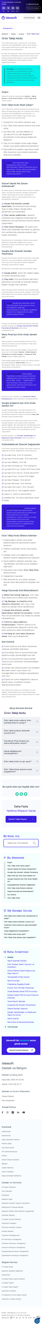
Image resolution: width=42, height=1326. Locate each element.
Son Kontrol (11, 895)
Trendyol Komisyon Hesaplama (13, 1243)
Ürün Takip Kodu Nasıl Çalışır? (18, 866)
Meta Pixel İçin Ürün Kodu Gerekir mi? (21, 876)
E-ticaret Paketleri (9, 1187)
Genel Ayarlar (13, 1018)
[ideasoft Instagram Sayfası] (7, 1112)
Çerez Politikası (8, 1172)
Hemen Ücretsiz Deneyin (18, 1050)
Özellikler (5, 1195)
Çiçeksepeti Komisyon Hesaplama (15, 1255)
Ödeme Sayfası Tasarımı (17, 1008)
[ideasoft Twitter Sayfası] (13, 1112)
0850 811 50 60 (33, 4)
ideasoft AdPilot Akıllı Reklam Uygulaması (18, 1211)
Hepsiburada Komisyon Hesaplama (15, 1251)
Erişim (9, 862)
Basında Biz (6, 1135)
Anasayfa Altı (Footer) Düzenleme (21, 1005)
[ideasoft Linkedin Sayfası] (18, 1112)
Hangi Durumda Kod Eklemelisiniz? (20, 891)
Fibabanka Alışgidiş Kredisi (18, 984)
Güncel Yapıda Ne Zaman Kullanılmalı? (21, 869)
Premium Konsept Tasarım (12, 1227)
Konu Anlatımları (8, 1100)
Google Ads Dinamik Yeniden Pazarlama (22, 872)
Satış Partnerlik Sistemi (11, 1139)
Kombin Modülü (8, 1231)
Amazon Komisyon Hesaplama (13, 1247)
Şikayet (5, 1164)
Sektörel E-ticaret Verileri (11, 1299)
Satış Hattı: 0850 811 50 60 (13, 1080)
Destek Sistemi (8, 1096)
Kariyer (4, 1156)
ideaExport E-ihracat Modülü (12, 1207)
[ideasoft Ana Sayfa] (9, 18)
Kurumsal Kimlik (8, 1148)
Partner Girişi (6, 1143)
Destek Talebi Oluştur (18, 819)
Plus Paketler (7, 1191)
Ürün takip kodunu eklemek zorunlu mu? (19, 922)
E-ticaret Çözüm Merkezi (11, 1219)
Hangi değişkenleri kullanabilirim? (16, 931)
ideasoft (5, 34)
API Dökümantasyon (9, 1151)
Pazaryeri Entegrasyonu (11, 1235)
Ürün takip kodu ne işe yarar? (15, 934)
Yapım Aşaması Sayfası (17, 961)
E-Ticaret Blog (7, 1267)
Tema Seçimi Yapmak (16, 1001)
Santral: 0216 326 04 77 (12, 1084)
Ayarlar (21, 34)
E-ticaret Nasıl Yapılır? (10, 1287)
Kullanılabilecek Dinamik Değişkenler (21, 885)
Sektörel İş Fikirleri (9, 1291)
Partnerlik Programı (9, 1223)
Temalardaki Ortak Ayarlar (18, 977)
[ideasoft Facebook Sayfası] (3, 1112)
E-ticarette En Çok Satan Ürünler (14, 1295)
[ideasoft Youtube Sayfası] (23, 1112)
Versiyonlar (6, 1275)
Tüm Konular (12, 1027)
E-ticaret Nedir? (8, 1283)
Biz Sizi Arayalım (34, 8)
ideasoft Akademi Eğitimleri (12, 1271)
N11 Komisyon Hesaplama (11, 1239)
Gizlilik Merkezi (7, 1168)
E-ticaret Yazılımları (21, 1313)
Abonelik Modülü (8, 1215)
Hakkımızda (6, 1131)
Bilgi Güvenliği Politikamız (11, 1176)
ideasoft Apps (7, 1199)
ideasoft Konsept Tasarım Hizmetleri (16, 1203)
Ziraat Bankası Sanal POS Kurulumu (22, 991)
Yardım (13, 34)
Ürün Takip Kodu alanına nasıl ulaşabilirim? (20, 937)
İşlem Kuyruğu (13, 980)
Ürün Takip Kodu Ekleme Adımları (20, 888)
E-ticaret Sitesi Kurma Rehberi (13, 1279)
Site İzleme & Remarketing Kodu (20, 1022)
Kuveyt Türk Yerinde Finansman (20, 988)
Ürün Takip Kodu (13, 898)
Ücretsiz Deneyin (29, 18)
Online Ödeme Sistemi (10, 1160)
